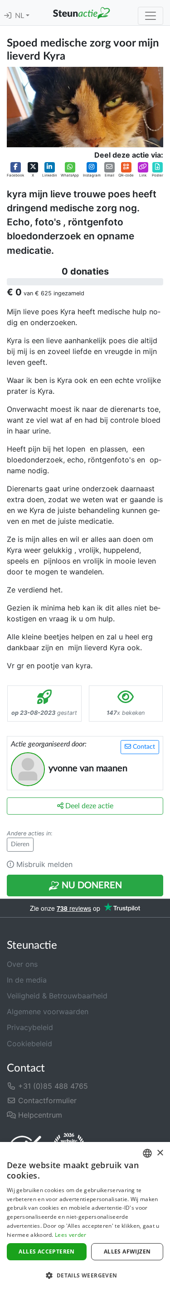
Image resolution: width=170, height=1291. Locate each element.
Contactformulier (46, 1100)
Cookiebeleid (29, 1043)
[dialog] (85, 1216)
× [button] (159, 1153)
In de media (27, 979)
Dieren (20, 844)
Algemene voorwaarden (47, 1011)
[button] (15, 170)
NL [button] (20, 15)
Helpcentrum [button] (39, 1114)
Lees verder (70, 1235)
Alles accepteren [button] (46, 1251)
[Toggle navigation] (150, 16)
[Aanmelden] (7, 16)
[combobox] (147, 1153)
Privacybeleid (30, 1027)
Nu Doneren (90, 885)
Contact (143, 747)
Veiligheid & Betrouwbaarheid (57, 995)
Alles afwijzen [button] (127, 1251)
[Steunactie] (81, 13)
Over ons (22, 964)
